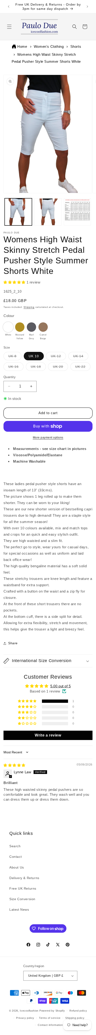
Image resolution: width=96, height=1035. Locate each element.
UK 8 (14, 357)
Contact (15, 856)
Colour (8, 316)
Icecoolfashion (29, 1010)
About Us (16, 867)
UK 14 (80, 357)
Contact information (50, 1025)
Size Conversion (22, 899)
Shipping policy (75, 1018)
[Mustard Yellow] (19, 327)
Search (15, 846)
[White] (8, 327)
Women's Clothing (49, 46)
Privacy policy (25, 1018)
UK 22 (82, 368)
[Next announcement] (87, 6)
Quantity (9, 377)
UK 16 (16, 368)
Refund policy (78, 1010)
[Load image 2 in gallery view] (48, 212)
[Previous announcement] (8, 6)
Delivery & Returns (24, 878)
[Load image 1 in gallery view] (18, 212)
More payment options (48, 437)
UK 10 (34, 356)
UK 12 (58, 357)
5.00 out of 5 (60, 686)
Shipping (29, 307)
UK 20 (60, 368)
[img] (14, 765)
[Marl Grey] (31, 327)
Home (22, 46)
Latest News (19, 909)
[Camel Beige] (43, 327)
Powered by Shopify (52, 1010)
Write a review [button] (48, 735)
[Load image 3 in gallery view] (77, 212)
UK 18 (38, 368)
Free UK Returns (22, 888)
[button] (9, 27)
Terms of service (50, 1018)
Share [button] (13, 643)
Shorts (75, 46)
